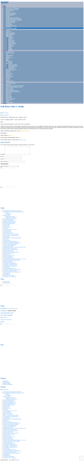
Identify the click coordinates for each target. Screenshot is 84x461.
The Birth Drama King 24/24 (9, 268)
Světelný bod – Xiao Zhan (11, 217)
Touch (24, 139)
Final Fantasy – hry (10, 70)
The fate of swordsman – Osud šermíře (14, 19)
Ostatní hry (8, 75)
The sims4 (8, 79)
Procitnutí (10, 49)
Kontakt (4, 103)
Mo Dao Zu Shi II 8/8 (7, 256)
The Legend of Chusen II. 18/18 (10, 270)
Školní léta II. (11, 45)
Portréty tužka (9, 97)
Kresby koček (9, 92)
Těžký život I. (11, 39)
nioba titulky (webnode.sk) (6, 319)
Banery (7, 59)
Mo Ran (7, 212)
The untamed (11, 68)
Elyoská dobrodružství (10, 34)
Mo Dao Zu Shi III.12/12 (8, 257)
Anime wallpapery (9, 55)
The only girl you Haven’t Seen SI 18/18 (11, 242)
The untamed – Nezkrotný (11, 25)
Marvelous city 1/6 (7, 227)
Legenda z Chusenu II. (10, 22)
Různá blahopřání (9, 76)
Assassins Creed (9, 57)
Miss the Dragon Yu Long (11, 12)
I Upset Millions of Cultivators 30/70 (10, 235)
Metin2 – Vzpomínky (10, 32)
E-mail (2, 159)
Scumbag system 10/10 (8, 261)
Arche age (8, 56)
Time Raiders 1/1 (6, 274)
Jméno (2, 156)
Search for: (3, 166)
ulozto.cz (10, 135)
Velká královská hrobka (11, 14)
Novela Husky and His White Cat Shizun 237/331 (13, 211)
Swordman (8, 77)
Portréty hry (8, 84)
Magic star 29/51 (6, 224)
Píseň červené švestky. (10, 216)
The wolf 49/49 (6, 267)
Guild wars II (8, 72)
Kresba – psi (8, 95)
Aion (7, 54)
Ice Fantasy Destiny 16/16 (8, 253)
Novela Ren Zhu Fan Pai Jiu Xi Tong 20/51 (12, 210)
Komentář (3, 154)
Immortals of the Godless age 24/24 (10, 243)
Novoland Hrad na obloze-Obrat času (13, 18)
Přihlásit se (5, 380)
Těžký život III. (11, 42)
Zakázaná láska (9, 36)
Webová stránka (4, 161)
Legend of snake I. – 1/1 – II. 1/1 (10, 229)
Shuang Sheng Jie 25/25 (8, 232)
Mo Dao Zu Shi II (9, 15)
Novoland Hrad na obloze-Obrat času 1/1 (11, 271)
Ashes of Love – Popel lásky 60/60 (10, 249)
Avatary (7, 58)
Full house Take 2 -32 (24, 130)
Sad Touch (20, 139)
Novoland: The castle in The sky (12, 17)
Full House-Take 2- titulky (11, 28)
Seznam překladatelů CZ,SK (7, 312)
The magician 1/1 (6, 273)
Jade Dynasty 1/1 (6, 254)
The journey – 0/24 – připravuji (9, 276)
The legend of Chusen (10, 21)
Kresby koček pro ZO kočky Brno (13, 91)
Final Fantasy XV (9, 51)
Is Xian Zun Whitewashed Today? (10, 241)
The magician (8, 23)
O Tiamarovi (11, 37)
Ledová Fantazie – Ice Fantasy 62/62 (10, 251)
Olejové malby (9, 99)
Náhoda (10, 48)
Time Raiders (8, 27)
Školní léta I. (11, 44)
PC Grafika (5, 50)
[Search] (18, 166)
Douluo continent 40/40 (8, 250)
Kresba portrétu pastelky (11, 83)
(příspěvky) (6, 382)
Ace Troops (5, 228)
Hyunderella (3, 310)
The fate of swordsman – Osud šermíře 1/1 (12, 269)
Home (4, 5)
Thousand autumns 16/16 (8, 246)
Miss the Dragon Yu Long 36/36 (10, 248)
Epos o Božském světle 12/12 (9, 218)
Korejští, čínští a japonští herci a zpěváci (14, 86)
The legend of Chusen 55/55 (9, 262)
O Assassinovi (9, 31)
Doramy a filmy (9, 63)
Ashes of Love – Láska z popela (12, 8)
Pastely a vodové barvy (10, 98)
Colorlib (10, 459)
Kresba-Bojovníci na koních (11, 90)
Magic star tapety (11, 66)
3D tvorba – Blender (10, 52)
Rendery (10, 62)
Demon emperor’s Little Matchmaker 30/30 (12, 237)
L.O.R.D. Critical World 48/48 (9, 244)
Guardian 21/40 (6, 236)
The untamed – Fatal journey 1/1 (10, 266)
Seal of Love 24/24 (7, 231)
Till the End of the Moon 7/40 (9, 221)
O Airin (10, 38)
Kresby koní (8, 93)
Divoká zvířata (9, 96)
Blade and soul (9, 61)
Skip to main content (5, 1)
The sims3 (8, 78)
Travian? (7, 30)
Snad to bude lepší (12, 43)
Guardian (8, 16)
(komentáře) (6, 383)
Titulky (4, 7)
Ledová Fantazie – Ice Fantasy (12, 9)
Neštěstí (10, 46)
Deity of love (6, 239)
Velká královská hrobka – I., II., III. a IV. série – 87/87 (14, 247)
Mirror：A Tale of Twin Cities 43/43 (10, 234)
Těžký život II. (11, 41)
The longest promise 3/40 (8, 220)
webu (20, 137)
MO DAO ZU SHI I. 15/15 (9, 255)
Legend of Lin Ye (6, 240)
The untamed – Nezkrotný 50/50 (10, 263)
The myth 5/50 (6, 225)
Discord (2, 321)
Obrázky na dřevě (9, 102)
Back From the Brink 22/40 (9, 223)
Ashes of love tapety (12, 64)
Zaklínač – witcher (10, 81)
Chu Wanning (9, 214)
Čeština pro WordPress (8, 384)
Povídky (5, 29)
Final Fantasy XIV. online (11, 69)
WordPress (17, 459)
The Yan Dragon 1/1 (7, 230)
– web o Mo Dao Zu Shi (9, 308)
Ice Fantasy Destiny (10, 10)
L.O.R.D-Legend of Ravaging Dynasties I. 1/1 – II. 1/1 (14, 258)
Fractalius (8, 71)
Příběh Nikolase (9, 35)
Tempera (7, 101)
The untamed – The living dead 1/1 (10, 264)
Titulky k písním (6, 215)
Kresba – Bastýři (9, 88)
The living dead (9, 24)
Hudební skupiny (9, 74)
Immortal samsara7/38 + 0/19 (9, 222)
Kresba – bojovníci (10, 89)
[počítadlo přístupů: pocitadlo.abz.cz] (4, 389)
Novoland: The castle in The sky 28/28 (11, 260)
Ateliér (4, 82)
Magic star (8, 11)
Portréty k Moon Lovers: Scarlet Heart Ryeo (15, 85)
